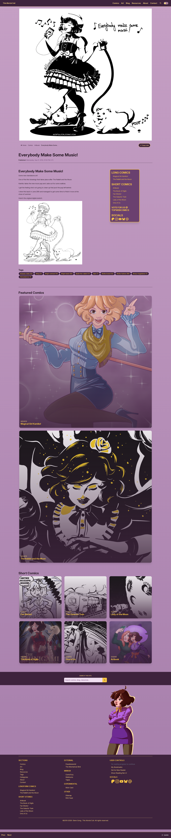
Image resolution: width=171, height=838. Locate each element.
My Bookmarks (116, 767)
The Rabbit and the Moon (122, 179)
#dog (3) (39, 274)
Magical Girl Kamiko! (120, 176)
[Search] (160, 3)
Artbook (116, 188)
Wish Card (69, 788)
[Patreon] (113, 219)
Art (122, 3)
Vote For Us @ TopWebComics (120, 208)
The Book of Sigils (119, 191)
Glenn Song (77, 820)
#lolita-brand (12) (107, 274)
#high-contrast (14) (51, 274)
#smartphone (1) (25, 277)
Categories (24, 777)
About (145, 3)
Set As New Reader (118, 770)
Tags (22, 774)
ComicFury (69, 775)
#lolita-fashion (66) (123, 274)
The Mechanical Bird (73, 767)
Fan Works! (117, 194)
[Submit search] (104, 680)
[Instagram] (116, 219)
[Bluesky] (123, 219)
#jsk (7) (95, 274)
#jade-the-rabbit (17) (83, 274)
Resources (136, 3)
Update (166, 835)
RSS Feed (69, 798)
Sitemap (69, 795)
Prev (3, 835)
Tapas (68, 780)
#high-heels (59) (66, 274)
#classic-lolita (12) (26, 274)
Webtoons (69, 777)
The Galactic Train (119, 197)
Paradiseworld (71, 764)
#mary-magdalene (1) (140, 274)
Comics (116, 3)
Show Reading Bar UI (119, 773)
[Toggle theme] (166, 3)
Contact (153, 3)
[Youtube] (120, 219)
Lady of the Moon (119, 200)
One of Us (116, 203)
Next (9, 835)
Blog (128, 3)
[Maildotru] (127, 219)
